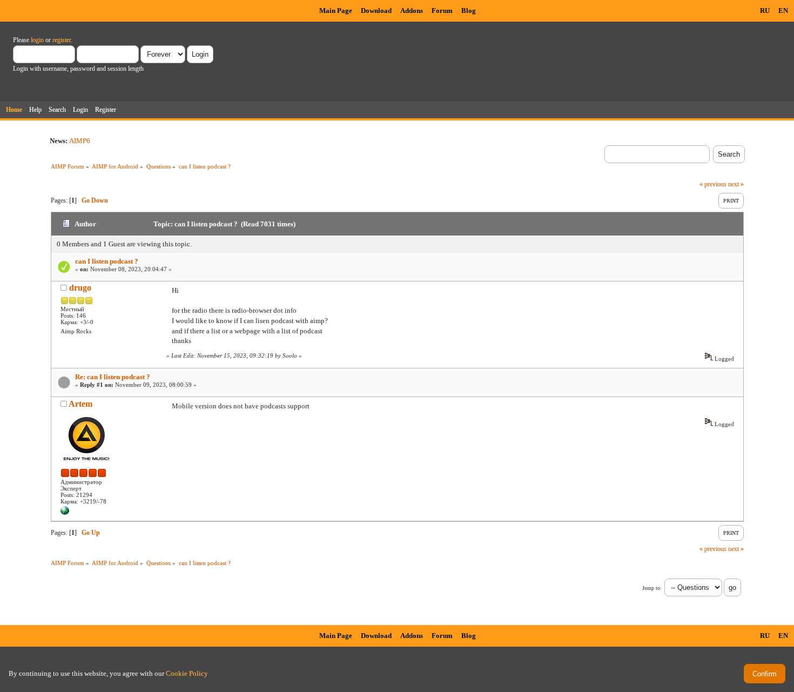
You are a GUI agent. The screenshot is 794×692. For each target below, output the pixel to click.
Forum (442, 10)
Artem (80, 403)
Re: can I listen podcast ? (112, 377)
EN (783, 10)
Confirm (764, 674)
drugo (80, 287)
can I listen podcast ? (106, 261)
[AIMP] (64, 512)
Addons (411, 10)
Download (376, 10)
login (37, 40)
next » (736, 184)
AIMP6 (79, 141)
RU (765, 10)
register (61, 40)
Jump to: (652, 588)
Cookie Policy (187, 673)
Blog (468, 10)
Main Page (335, 10)
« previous (712, 184)
